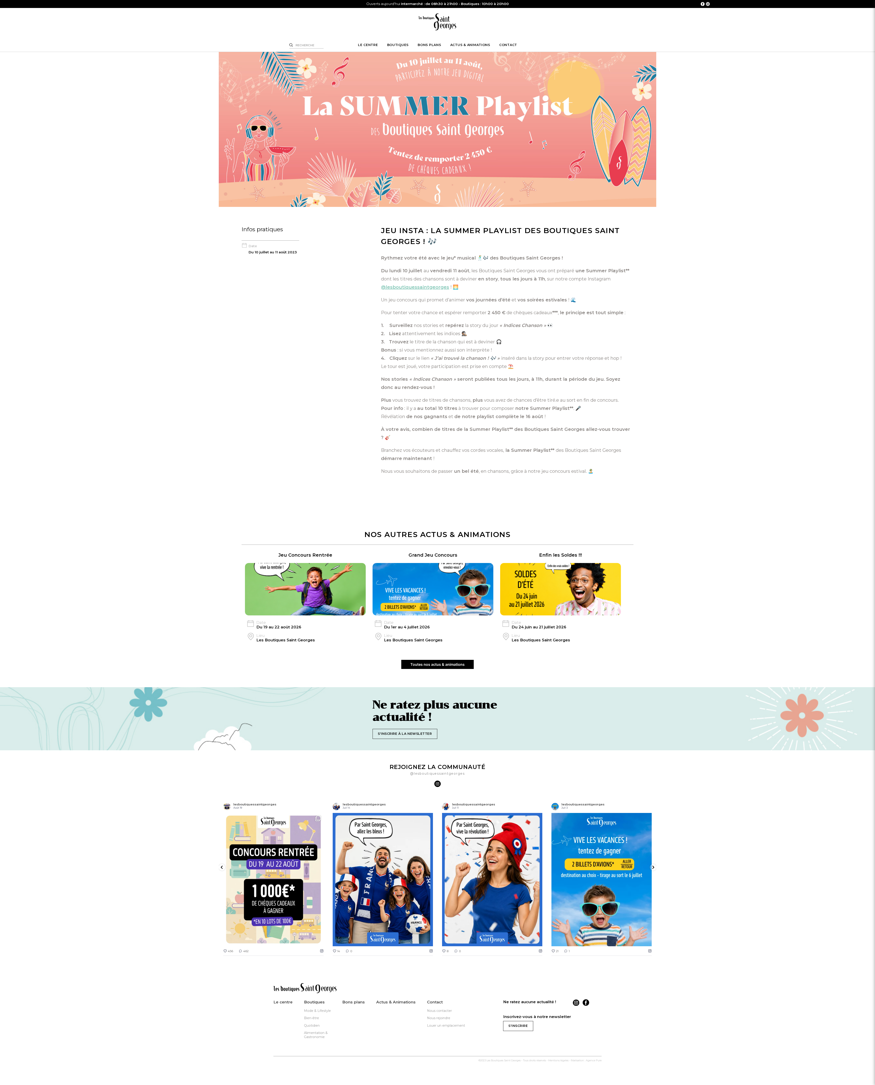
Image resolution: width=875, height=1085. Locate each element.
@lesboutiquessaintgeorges (415, 287)
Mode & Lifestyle (317, 1011)
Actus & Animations (470, 45)
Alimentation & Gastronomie (316, 1035)
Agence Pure (594, 1060)
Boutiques (398, 45)
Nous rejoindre (438, 1018)
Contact (508, 45)
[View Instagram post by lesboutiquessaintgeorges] (319, 940)
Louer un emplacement (446, 1025)
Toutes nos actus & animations (437, 664)
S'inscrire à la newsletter (405, 734)
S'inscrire (518, 1026)
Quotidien (312, 1025)
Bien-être (311, 1018)
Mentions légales (558, 1060)
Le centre (368, 45)
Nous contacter (439, 1011)
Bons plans (429, 45)
